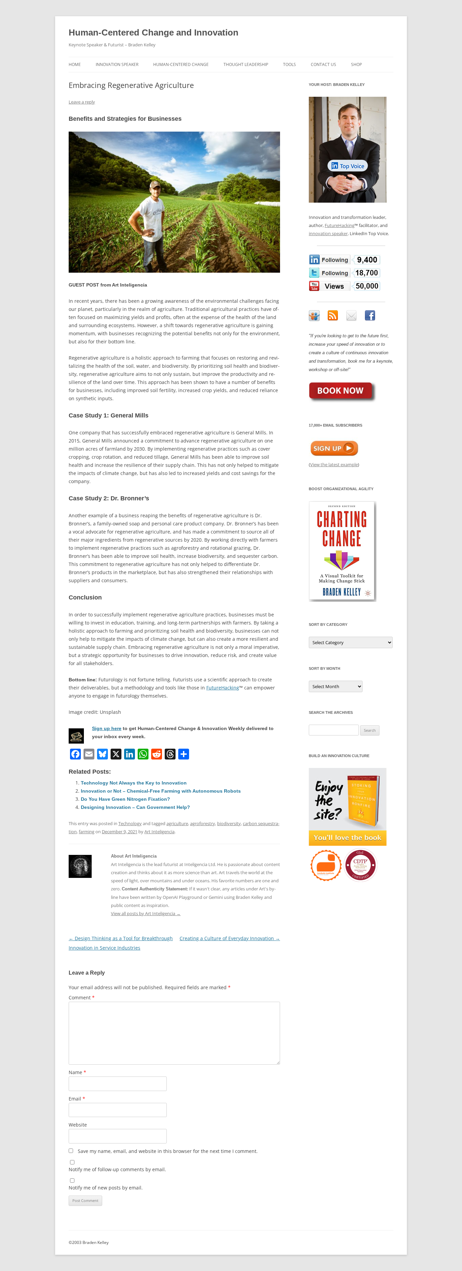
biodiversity (229, 823)
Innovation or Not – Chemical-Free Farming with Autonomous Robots (161, 791)
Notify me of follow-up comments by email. (117, 1169)
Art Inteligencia (159, 832)
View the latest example (334, 464)
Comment (82, 997)
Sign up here (106, 728)
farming (86, 832)
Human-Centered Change (181, 64)
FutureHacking (222, 687)
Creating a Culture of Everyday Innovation (230, 938)
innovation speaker (328, 233)
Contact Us (323, 64)
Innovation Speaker (117, 64)
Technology (130, 823)
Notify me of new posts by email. (106, 1187)
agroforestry (202, 823)
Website (78, 1124)
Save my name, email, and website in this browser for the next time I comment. (168, 1151)
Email (77, 1098)
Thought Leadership (246, 64)
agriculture (177, 823)
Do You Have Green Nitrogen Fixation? (125, 799)
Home (75, 64)
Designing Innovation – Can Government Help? (135, 807)
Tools (289, 64)
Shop (356, 64)
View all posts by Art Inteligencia (146, 913)
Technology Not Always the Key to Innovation (134, 783)
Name (77, 1072)
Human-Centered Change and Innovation (153, 32)
